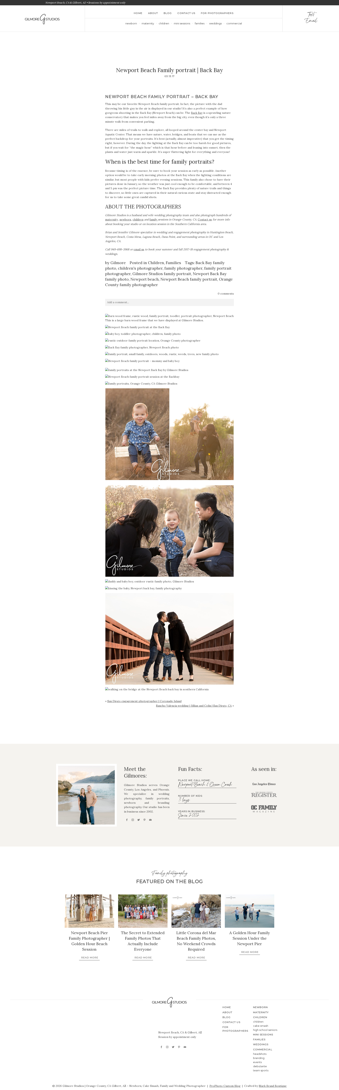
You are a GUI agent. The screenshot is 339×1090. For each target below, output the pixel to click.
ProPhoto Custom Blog (225, 1086)
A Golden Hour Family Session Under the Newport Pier (249, 938)
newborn (125, 219)
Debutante (260, 1066)
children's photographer (140, 268)
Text (310, 15)
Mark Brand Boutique (273, 1086)
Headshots (259, 1053)
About (153, 13)
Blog (168, 13)
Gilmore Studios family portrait (161, 273)
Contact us (205, 219)
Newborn (131, 23)
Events (257, 1062)
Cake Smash (260, 1025)
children (138, 219)
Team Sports (260, 1070)
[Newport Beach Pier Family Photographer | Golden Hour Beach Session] (89, 911)
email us (139, 249)
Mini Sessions (182, 23)
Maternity (148, 23)
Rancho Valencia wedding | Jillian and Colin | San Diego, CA (194, 705)
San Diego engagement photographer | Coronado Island (144, 701)
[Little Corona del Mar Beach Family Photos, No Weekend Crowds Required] (196, 911)
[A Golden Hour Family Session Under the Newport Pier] (249, 911)
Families (199, 23)
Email (310, 21)
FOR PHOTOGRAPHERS (217, 13)
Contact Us (186, 13)
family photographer (183, 268)
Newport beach (144, 279)
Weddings (215, 23)
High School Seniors (265, 1029)
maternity (111, 219)
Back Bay (196, 113)
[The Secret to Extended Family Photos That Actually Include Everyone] (143, 911)
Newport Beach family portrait (188, 279)
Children (156, 262)
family (153, 219)
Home (138, 13)
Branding (258, 1058)
